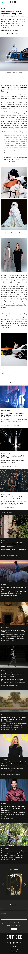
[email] (2, 33)
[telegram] (17, 33)
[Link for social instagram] (13, 943)
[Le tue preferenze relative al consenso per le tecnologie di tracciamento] (2, 2)
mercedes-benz (6, 375)
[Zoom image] (14, 255)
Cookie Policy (14, 951)
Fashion (4, 8)
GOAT (17, 325)
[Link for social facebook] (10, 943)
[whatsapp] (14, 33)
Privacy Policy (18, 925)
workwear (21, 119)
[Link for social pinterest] (17, 943)
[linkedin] (10, 33)
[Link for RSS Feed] (20, 943)
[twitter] (12, 33)
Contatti (14, 946)
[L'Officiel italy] (14, 2)
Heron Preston (12, 108)
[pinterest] (7, 33)
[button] (25, 349)
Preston (7, 319)
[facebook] (5, 33)
